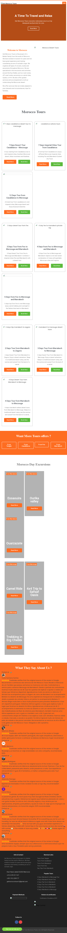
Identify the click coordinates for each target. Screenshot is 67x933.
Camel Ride (14, 588)
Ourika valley (34, 499)
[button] (2, 22)
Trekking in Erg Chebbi (14, 638)
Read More (33, 28)
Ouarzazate (14, 543)
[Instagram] (20, 922)
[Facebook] (16, 922)
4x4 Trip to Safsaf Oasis (34, 592)
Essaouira (14, 498)
